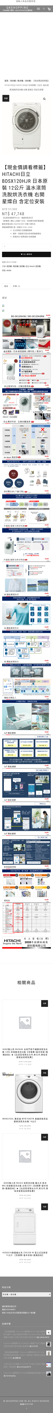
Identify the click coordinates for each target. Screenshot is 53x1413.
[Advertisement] (26, 50)
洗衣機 (28, 80)
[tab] (6, 286)
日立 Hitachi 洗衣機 (33, 266)
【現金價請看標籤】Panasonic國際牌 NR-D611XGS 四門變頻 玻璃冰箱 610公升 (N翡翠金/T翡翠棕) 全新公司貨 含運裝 (25, 1355)
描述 (6, 286)
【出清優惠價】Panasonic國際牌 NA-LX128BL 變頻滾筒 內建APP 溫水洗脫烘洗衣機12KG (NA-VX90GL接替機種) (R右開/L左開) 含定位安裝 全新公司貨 (25, 1334)
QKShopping (18, 7)
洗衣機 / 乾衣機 (16, 80)
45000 (8, 270)
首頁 (6, 80)
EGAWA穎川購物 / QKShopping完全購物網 (17, 10)
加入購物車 (27, 254)
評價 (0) (16, 286)
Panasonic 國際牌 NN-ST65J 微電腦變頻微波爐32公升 (25, 1373)
